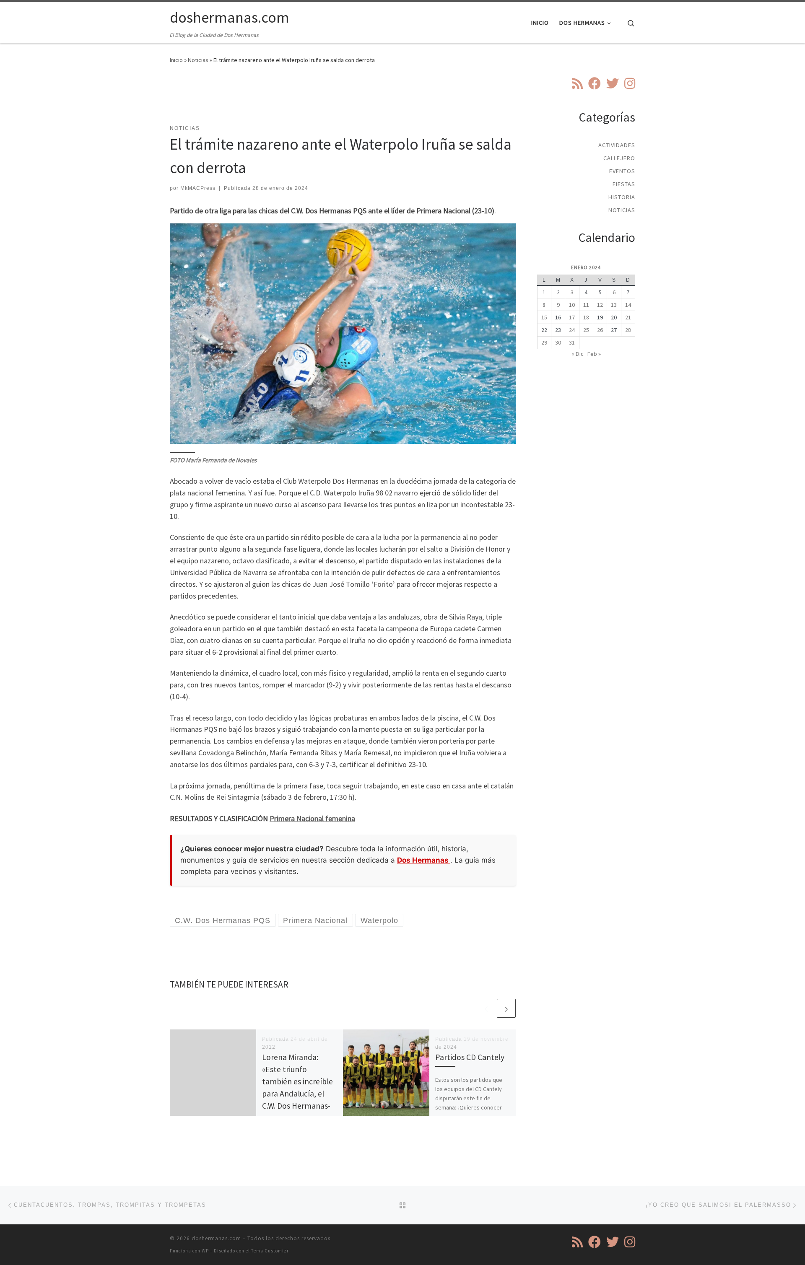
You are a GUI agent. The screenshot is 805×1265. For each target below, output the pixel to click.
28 (628, 330)
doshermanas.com (216, 1238)
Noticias (198, 60)
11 (586, 304)
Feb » (594, 354)
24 (572, 330)
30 (558, 342)
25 (586, 330)
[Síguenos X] (612, 83)
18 (586, 317)
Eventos (622, 171)
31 (572, 342)
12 (600, 304)
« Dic (577, 354)
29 (544, 342)
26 (600, 330)
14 (628, 304)
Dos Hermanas (423, 860)
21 (628, 317)
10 (572, 304)
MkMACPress (198, 188)
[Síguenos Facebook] (594, 83)
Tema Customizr (270, 1251)
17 (572, 317)
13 (614, 304)
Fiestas (624, 184)
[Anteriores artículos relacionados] (486, 1008)
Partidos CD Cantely (469, 1057)
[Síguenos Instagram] (629, 83)
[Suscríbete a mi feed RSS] (577, 83)
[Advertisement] (343, 99)
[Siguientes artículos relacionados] (506, 1008)
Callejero (619, 158)
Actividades (616, 145)
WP (205, 1251)
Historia (621, 197)
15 (544, 317)
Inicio (176, 60)
